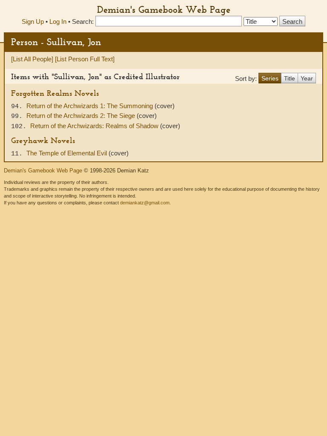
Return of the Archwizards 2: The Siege (81, 115)
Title (289, 78)
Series (269, 78)
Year (307, 78)
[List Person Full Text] (85, 59)
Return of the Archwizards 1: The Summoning (90, 105)
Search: (83, 21)
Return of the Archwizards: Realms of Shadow (95, 125)
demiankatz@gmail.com (144, 202)
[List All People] (32, 59)
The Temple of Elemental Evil (67, 153)
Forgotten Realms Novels (55, 93)
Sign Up (33, 21)
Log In (57, 21)
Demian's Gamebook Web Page (163, 9)
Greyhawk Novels (43, 140)
